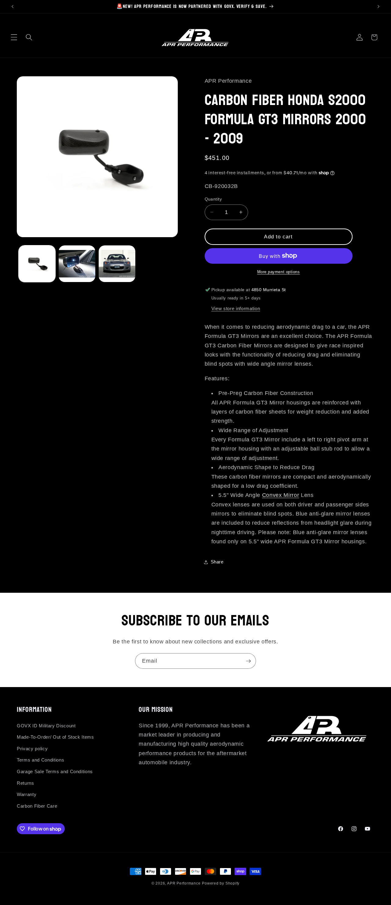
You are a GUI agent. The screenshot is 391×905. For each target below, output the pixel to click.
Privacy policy (32, 748)
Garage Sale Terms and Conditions (55, 771)
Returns (25, 783)
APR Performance (184, 883)
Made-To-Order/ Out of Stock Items (55, 737)
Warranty (26, 794)
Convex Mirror (280, 495)
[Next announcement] (378, 6)
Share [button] (217, 561)
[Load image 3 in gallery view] (117, 263)
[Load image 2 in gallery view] (77, 263)
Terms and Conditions (40, 759)
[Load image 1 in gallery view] (37, 263)
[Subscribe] (248, 661)
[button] (14, 37)
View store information (235, 308)
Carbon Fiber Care (37, 806)
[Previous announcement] (12, 6)
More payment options (278, 272)
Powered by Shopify (220, 883)
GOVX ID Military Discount (46, 725)
